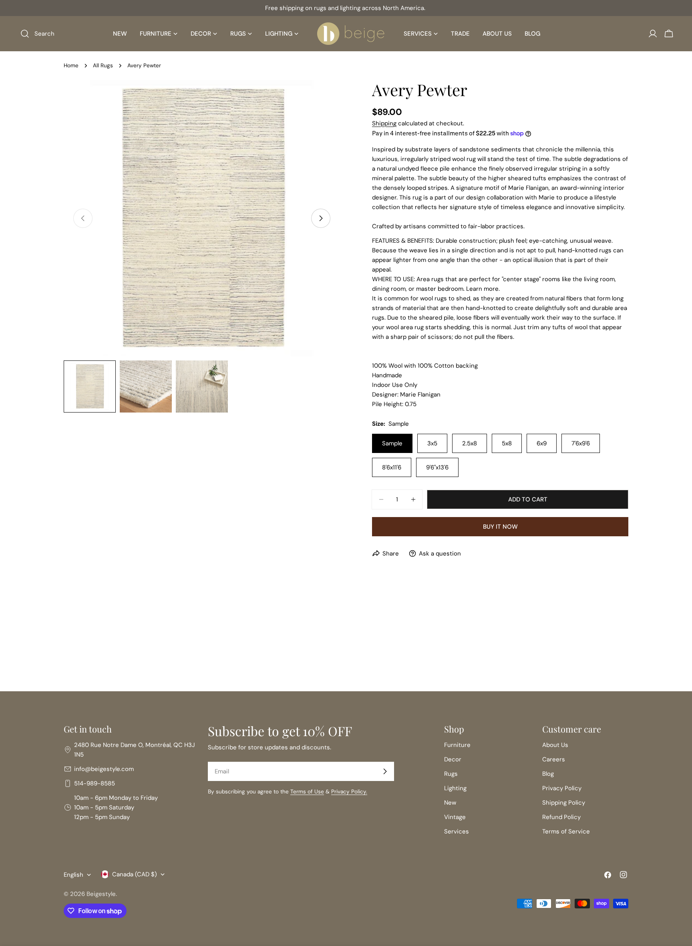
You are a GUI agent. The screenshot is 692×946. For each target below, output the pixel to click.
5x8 (507, 443)
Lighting (455, 788)
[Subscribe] (384, 771)
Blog (548, 774)
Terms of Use (307, 791)
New (450, 803)
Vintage (455, 817)
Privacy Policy (561, 788)
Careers (553, 759)
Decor (452, 759)
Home (71, 65)
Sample (392, 443)
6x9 (542, 443)
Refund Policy (561, 817)
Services (456, 831)
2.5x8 (469, 443)
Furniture (457, 745)
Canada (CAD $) (134, 874)
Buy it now (500, 527)
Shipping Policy (563, 803)
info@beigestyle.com (104, 769)
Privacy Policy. (349, 791)
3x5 (432, 443)
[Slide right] (320, 218)
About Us (555, 745)
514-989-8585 (94, 783)
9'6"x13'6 (437, 467)
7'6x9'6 (580, 443)
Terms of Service (566, 831)
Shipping (384, 123)
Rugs (451, 774)
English (73, 875)
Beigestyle (101, 894)
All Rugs (103, 65)
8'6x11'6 (391, 467)
